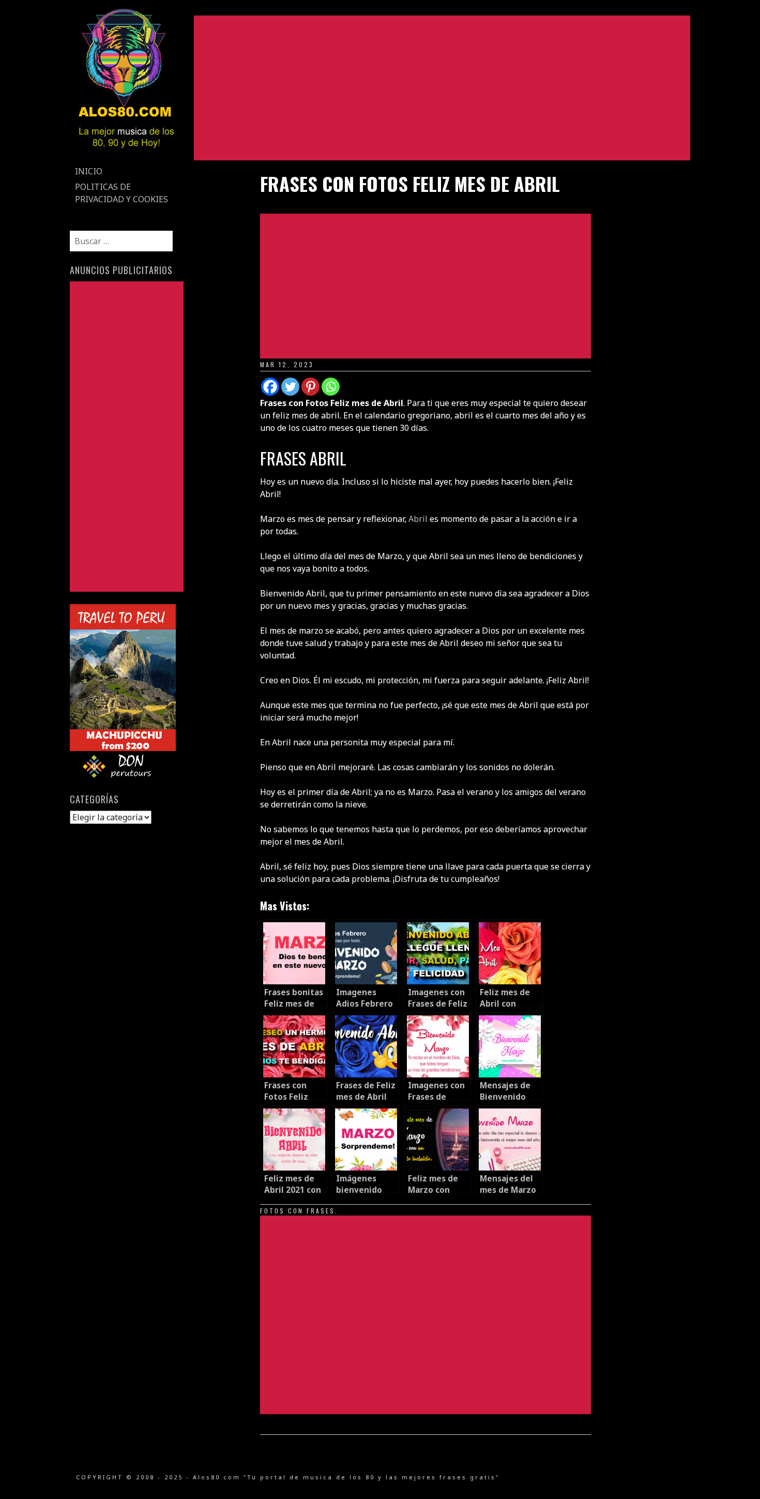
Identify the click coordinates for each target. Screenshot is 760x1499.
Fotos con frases (297, 1210)
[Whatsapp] (331, 387)
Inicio (88, 171)
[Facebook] (270, 387)
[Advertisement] (442, 88)
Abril (418, 518)
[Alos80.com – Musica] (126, 157)
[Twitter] (290, 387)
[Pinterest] (310, 387)
